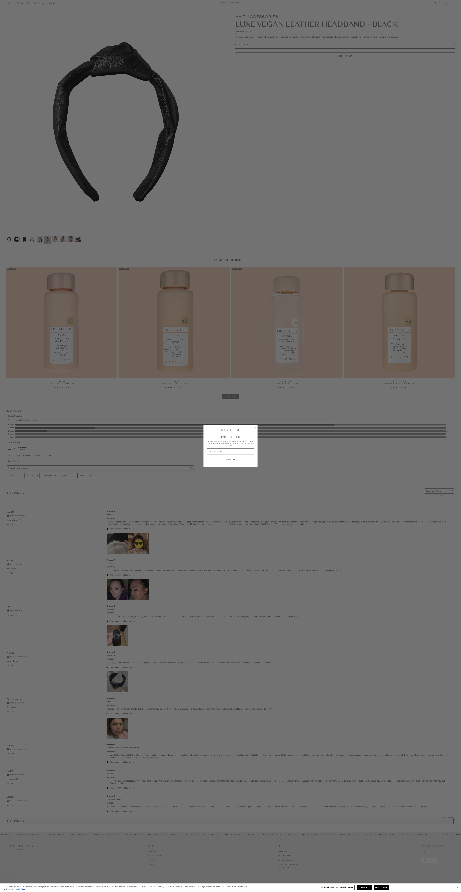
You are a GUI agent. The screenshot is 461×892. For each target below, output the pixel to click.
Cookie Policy (20, 889)
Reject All (364, 887)
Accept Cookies (381, 887)
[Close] (457, 887)
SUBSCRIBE (230, 459)
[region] (230, 887)
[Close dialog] (255, 427)
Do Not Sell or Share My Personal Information (337, 887)
